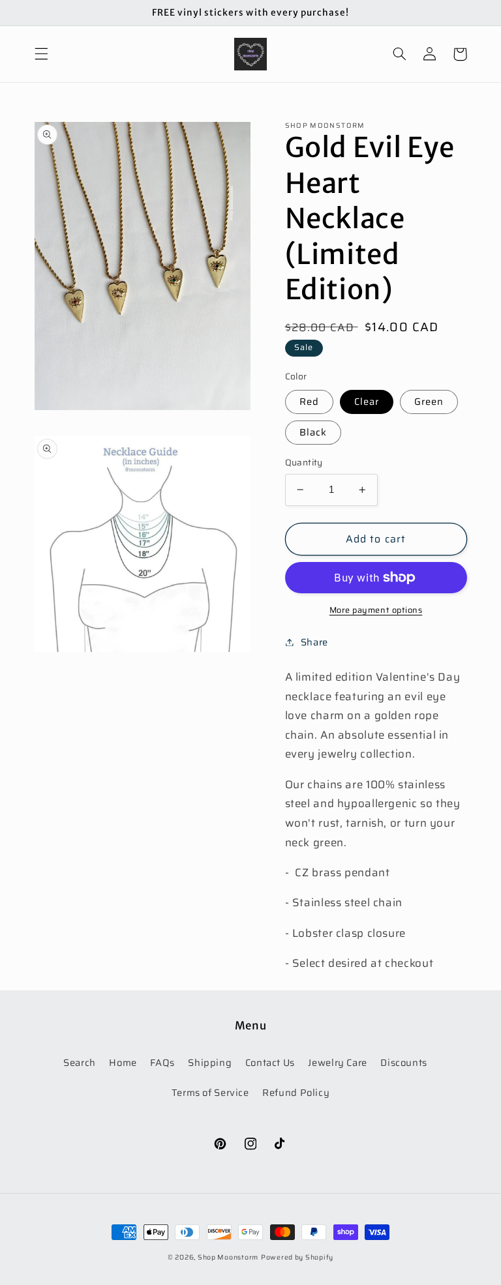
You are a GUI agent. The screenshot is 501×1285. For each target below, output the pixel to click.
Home (123, 1062)
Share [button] (314, 641)
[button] (41, 54)
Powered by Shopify (297, 1257)
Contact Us (270, 1062)
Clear (366, 401)
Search (79, 1062)
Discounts (403, 1062)
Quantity (304, 462)
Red (309, 401)
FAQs (162, 1062)
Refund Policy (295, 1092)
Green (429, 401)
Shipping (210, 1062)
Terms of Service (210, 1092)
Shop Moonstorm (228, 1257)
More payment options (376, 610)
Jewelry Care (337, 1062)
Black (313, 431)
